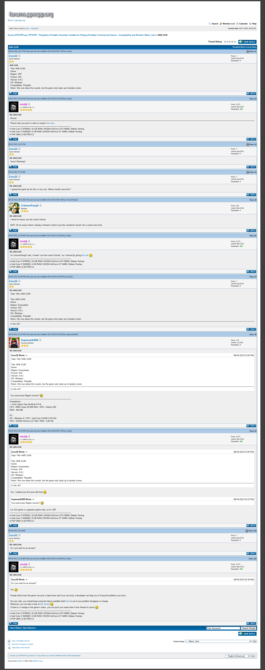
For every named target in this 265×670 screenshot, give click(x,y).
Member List (229, 24)
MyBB (19, 661)
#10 (254, 531)
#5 (255, 200)
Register (34, 28)
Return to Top (35, 655)
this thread (45, 604)
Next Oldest (15, 628)
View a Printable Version (21, 641)
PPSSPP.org (24, 655)
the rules (50, 123)
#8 (255, 334)
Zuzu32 (13, 56)
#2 (255, 99)
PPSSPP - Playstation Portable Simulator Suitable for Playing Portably (62, 35)
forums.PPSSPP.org (17, 35)
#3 (255, 144)
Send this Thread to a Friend (22, 644)
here (67, 601)
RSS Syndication (74, 655)
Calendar (243, 24)
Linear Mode (251, 47)
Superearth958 (71, 334)
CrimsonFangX (71, 200)
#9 (255, 431)
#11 (255, 559)
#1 (255, 51)
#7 (255, 277)
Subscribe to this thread (20, 648)
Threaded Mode (238, 47)
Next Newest (29, 628)
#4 (255, 172)
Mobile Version (61, 655)
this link (85, 255)
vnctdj (68, 51)
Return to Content (48, 655)
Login (27, 28)
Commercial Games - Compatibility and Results (120, 35)
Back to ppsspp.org (16, 20)
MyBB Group (37, 661)
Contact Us (14, 655)
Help (254, 24)
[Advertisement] (110, 11)
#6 (255, 236)
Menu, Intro (150, 35)
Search (215, 24)
